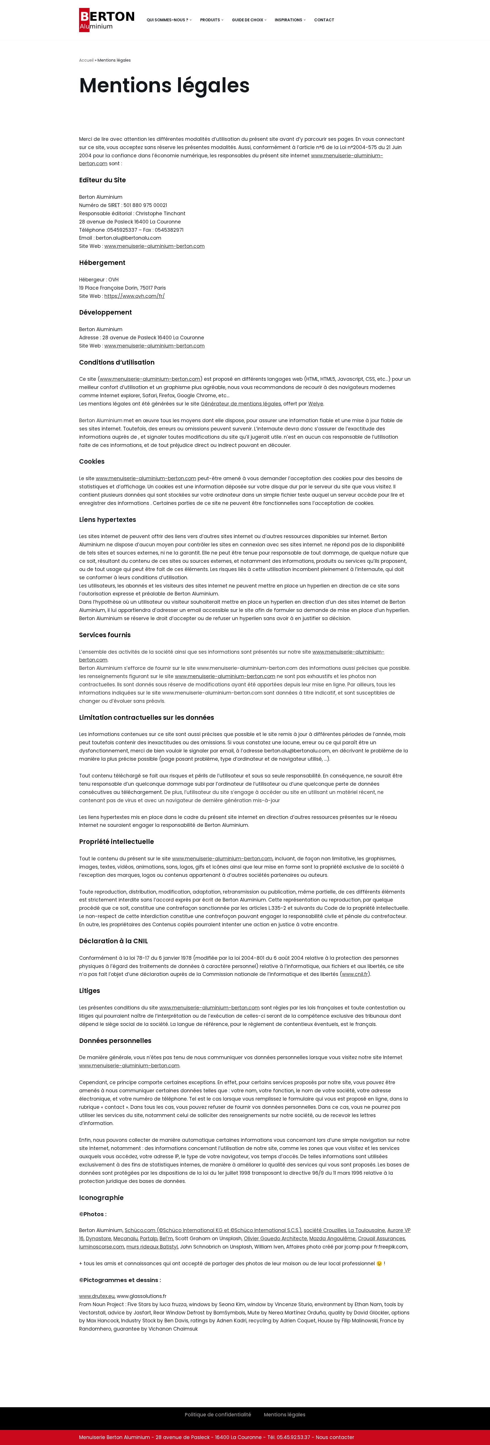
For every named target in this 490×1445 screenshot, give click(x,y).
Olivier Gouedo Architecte (275, 1238)
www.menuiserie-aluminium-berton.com (154, 246)
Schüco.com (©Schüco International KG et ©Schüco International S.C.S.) (213, 1230)
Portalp (148, 1238)
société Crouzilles (325, 1230)
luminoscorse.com (101, 1246)
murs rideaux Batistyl (152, 1246)
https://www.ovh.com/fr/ (134, 296)
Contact (324, 20)
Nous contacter (335, 1437)
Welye (315, 403)
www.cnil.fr (355, 974)
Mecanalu (125, 1238)
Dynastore (98, 1238)
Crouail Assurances (381, 1238)
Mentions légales (284, 1414)
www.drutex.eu (97, 1296)
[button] (191, 20)
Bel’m (166, 1238)
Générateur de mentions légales (241, 403)
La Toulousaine (367, 1230)
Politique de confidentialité (218, 1414)
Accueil (86, 60)
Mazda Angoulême (332, 1238)
